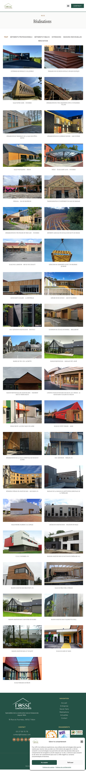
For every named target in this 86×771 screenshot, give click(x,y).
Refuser (70, 762)
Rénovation (43, 41)
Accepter (44, 762)
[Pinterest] (22, 739)
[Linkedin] (25, 739)
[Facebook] (14, 739)
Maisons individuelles (72, 37)
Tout (6, 37)
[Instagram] (18, 739)
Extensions (56, 37)
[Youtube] (29, 739)
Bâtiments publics (42, 37)
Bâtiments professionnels (21, 37)
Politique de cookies (48, 767)
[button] (82, 742)
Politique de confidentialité (63, 767)
